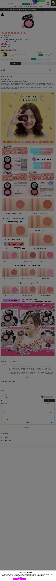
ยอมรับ (19, 579)
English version (41, 575)
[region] (28, 575)
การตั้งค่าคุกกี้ (19, 577)
